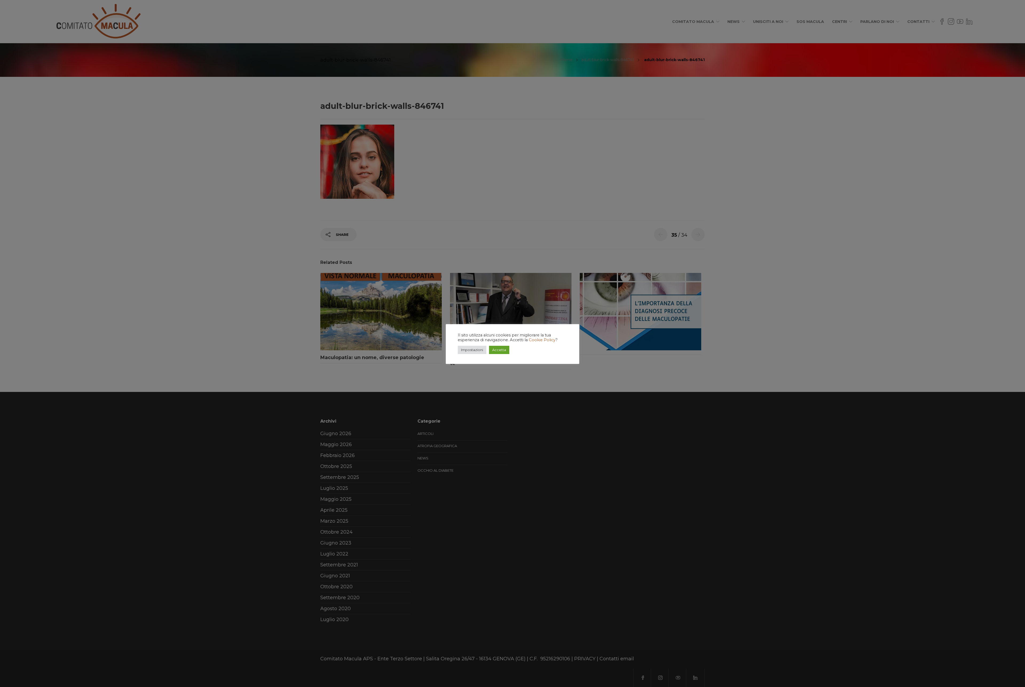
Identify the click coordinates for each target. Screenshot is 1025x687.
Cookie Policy (542, 339)
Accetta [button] (499, 350)
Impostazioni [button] (472, 350)
